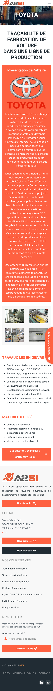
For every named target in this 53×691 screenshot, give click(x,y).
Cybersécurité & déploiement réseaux (22, 594)
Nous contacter (24, 541)
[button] (49, 3)
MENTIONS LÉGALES (24, 673)
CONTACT (44, 673)
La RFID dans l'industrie (14, 601)
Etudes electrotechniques (15, 581)
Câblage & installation (14, 588)
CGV (4, 532)
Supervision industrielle (15, 575)
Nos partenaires (10, 607)
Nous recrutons (24, 550)
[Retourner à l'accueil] (13, 3)
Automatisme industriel (15, 568)
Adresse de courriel (13, 633)
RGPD (6, 673)
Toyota (26, 15)
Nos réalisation (24, 503)
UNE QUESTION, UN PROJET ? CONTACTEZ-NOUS (25, 454)
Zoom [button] (16, 316)
